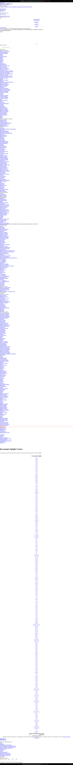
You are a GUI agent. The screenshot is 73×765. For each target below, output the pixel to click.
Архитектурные (3, 306)
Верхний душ (2, 160)
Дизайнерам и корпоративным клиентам (20, 6)
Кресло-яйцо (2, 376)
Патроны (2, 334)
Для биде (2, 154)
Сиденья (1, 93)
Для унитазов (2, 172)
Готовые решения (3, 56)
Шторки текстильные (4, 110)
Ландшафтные (3, 304)
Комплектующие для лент (5, 301)
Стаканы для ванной (4, 95)
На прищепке (2, 272)
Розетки (1, 336)
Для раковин (2, 177)
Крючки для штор (3, 86)
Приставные (2, 130)
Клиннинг (25, 28)
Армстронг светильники (5, 349)
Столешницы (2, 140)
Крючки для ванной (4, 85)
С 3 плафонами (3, 261)
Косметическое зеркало (4, 84)
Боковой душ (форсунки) (5, 164)
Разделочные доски (4, 206)
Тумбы (1, 58)
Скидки (1, 27)
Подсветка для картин (4, 264)
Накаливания (2, 331)
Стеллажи (2, 415)
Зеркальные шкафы (4, 53)
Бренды (4, 27)
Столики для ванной (4, 97)
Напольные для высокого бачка (6, 133)
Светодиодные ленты (4, 294)
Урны (1, 99)
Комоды (1, 60)
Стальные (2, 104)
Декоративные (3, 322)
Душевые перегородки (4, 123)
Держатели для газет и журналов (6, 70)
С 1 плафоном (2, 259)
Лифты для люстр (3, 235)
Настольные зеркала (4, 420)
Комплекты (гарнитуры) (4, 51)
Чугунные (2, 105)
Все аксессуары (3, 66)
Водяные (1, 193)
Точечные (2, 243)
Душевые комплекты (4, 159)
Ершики (1, 78)
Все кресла (2, 370)
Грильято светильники (4, 350)
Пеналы (1, 55)
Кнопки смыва (3, 179)
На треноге (2, 283)
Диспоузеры (2, 203)
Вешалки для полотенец (4, 68)
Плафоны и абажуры (4, 234)
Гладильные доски (3, 69)
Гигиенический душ (4, 167)
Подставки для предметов (5, 89)
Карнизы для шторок (4, 111)
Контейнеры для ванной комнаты (6, 82)
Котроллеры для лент (4, 300)
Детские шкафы (3, 405)
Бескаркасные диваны (4, 360)
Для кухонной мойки (4, 153)
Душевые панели (3, 163)
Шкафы (1, 57)
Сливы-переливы (3, 112)
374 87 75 (3, 8)
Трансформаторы (3, 344)
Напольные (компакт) (4, 131)
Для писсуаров (3, 176)
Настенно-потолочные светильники (7, 251)
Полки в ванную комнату (5, 90)
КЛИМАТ (26, 224)
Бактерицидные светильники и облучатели (8, 257)
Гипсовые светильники (4, 253)
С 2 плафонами (3, 260)
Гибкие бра (2, 262)
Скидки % (2, 757)
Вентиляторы (2, 354)
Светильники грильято (4, 313)
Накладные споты (3, 277)
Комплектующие (3, 64)
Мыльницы (2, 87)
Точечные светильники (4, 317)
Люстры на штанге (3, 232)
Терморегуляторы (3, 213)
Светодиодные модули (4, 298)
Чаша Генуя (2, 134)
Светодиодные (3, 320)
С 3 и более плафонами (4, 276)
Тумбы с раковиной (4, 52)
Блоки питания (3, 295)
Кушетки (1, 361)
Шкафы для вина (3, 414)
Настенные (2, 245)
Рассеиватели (2, 299)
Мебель (28, 28)
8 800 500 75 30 (9, 3)
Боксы (1, 117)
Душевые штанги (3, 166)
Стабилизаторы (3, 343)
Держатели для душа (4, 169)
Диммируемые (3, 330)
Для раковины (3, 149)
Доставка (7, 6)
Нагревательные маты (4, 209)
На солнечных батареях (4, 307)
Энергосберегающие (4, 328)
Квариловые (2, 106)
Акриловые (2, 102)
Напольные (2, 145)
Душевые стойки (3, 162)
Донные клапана (3, 146)
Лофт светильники (3, 252)
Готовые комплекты (4, 151)
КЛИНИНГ (30, 224)
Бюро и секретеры (3, 412)
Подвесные (2, 128)
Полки (1, 62)
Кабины (1, 116)
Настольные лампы (4, 318)
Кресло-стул (2, 374)
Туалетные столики (4, 388)
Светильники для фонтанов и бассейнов (8, 353)
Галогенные (2, 329)
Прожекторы (2, 305)
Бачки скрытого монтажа (5, 180)
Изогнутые (2, 285)
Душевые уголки (3, 119)
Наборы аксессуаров (4, 88)
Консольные (2, 385)
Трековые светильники (4, 288)
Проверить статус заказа (4, 753)
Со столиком (2, 282)
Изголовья (2, 367)
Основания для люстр (4, 238)
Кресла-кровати (3, 372)
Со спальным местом (4, 359)
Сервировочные (3, 386)
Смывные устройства (4, 189)
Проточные (2, 198)
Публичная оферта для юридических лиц (8, 746)
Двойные (2, 144)
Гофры (1, 217)
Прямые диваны (3, 357)
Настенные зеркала (3, 418)
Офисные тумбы (3, 397)
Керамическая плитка (18, 28)
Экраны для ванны (3, 108)
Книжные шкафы (3, 406)
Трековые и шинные (4, 246)
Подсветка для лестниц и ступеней (7, 265)
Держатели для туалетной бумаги (6, 73)
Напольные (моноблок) (4, 132)
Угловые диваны (3, 358)
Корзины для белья (3, 83)
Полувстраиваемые (4, 143)
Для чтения (2, 284)
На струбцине (2, 270)
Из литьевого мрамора (4, 103)
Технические (2, 332)
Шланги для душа (3, 168)
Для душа (2, 152)
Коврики (1, 81)
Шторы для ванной (3, 100)
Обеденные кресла (3, 373)
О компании (2, 6)
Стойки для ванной (4, 96)
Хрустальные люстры (4, 229)
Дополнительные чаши (4, 204)
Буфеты (1, 413)
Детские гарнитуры (4, 425)
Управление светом (4, 233)
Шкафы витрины (3, 407)
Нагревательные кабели (4, 210)
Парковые (2, 308)
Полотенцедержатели (4, 91)
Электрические (3, 194)
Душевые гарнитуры (4, 158)
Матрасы (1, 366)
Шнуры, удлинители (4, 342)
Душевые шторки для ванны (5, 122)
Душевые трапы (3, 219)
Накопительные (3, 197)
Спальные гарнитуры (4, 422)
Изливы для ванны (3, 155)
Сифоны (1, 216)
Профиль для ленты (4, 296)
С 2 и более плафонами (4, 281)
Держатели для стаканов (5, 72)
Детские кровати (3, 365)
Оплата (10, 6)
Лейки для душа (3, 165)
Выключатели (2, 338)
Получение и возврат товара (5, 438)
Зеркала (1, 54)
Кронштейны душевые (4, 161)
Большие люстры (3, 230)
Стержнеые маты (3, 211)
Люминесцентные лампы (5, 352)
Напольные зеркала (4, 419)
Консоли (1, 61)
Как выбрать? (2, 756)
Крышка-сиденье (3, 135)
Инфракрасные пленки (4, 212)
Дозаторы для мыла (4, 77)
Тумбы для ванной (3, 395)
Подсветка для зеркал (4, 263)
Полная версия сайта (4, 758)
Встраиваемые (3, 242)
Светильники (2, 63)
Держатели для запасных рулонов (6, 71)
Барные (1, 379)
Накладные (2, 139)
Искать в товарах (3, 45)
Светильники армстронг (5, 312)
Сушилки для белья (4, 98)
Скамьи (1, 402)
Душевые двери (3, 120)
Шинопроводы (3, 249)
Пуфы (1, 400)
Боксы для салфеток (4, 67)
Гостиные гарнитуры (4, 423)
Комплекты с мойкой (4, 202)
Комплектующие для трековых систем (7, 250)
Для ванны (2, 150)
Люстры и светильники (9, 28)
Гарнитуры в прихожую (4, 424)
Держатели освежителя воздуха (6, 75)
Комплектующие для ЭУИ (5, 346)
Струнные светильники (4, 248)
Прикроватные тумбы (4, 393)
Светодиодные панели (4, 256)
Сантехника (2, 28)
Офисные (2, 381)
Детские (1, 271)
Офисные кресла (3, 371)
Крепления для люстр (4, 237)
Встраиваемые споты (4, 278)
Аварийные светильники (5, 348)
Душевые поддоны (3, 121)
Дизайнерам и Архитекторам (5, 440)
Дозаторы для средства (4, 205)
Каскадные (2, 231)
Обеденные (2, 378)
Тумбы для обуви (3, 394)
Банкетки (2, 59)
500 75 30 (3, 9)
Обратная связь (3, 441)
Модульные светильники (5, 351)
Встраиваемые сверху (4, 141)
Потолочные (2, 227)
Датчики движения (3, 341)
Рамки (1, 337)
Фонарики (2, 310)
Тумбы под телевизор (4, 396)
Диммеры (2, 339)
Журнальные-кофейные (4, 384)
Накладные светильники (5, 244)
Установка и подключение (5, 755)
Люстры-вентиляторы (4, 236)
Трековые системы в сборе (5, 247)
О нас (1, 742)
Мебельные (2, 254)
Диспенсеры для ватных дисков (6, 76)
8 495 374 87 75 (3, 3)
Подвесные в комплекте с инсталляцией (8, 129)
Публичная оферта (3, 439)
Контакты (30, 6)
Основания (2, 368)
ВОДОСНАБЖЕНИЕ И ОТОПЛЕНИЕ (16, 224)
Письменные (2, 389)
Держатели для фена (4, 74)
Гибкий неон (2, 297)
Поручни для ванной (4, 92)
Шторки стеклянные (4, 109)
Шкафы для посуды (4, 408)
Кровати (1, 364)
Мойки (1, 201)
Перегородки (2, 190)
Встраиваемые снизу (4, 142)
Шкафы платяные (3, 404)
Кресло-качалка (3, 375)
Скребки (1, 94)
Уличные (1, 303)
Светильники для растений (5, 255)
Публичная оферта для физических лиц (7, 745)
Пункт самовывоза (3, 437)
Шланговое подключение (5, 170)
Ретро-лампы (2, 321)
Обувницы (2, 411)
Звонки (1, 340)
